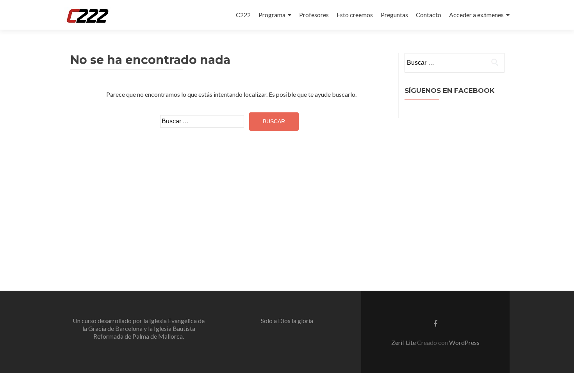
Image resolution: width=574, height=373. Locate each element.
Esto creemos (355, 14)
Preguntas (394, 14)
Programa (271, 14)
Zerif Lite (404, 342)
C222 (243, 14)
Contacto (428, 14)
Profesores (314, 14)
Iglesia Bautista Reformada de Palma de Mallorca (144, 332)
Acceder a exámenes (476, 14)
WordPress (464, 342)
